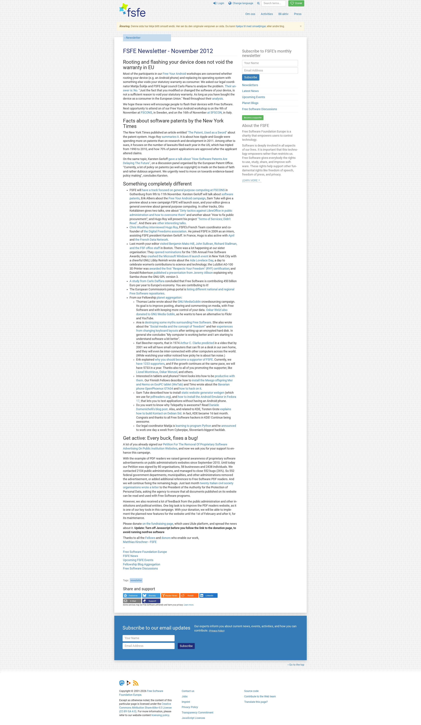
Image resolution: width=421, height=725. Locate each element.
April (231, 235)
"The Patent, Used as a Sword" (207, 132)
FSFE (153, 542)
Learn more (188, 605)
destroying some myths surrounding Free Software (178, 322)
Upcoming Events (253, 97)
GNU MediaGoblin (189, 301)
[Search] (258, 3)
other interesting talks (171, 223)
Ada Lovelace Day (201, 260)
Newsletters (250, 85)
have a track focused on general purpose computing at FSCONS (183, 190)
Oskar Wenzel (168, 372)
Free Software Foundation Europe (145, 552)
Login (220, 3)
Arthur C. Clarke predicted (197, 343)
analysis (217, 98)
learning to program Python (194, 425)
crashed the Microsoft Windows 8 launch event (177, 256)
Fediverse (133, 595)
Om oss (250, 14)
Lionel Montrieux (147, 372)
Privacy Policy (190, 707)
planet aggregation (169, 297)
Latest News (250, 91)
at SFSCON (214, 112)
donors (166, 538)
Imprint (186, 701)
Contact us (188, 691)
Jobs (184, 696)
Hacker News (171, 595)
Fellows (150, 538)
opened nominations (167, 252)
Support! (152, 601)
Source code (251, 691)
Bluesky (152, 595)
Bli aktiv (283, 14)
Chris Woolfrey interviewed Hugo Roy (154, 227)
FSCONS (146, 112)
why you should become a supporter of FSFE (184, 359)
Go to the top (296, 664)
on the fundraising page (157, 523)
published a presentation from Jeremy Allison (183, 272)
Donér (298, 3)
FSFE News (130, 556)
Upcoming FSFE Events (138, 560)
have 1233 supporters (150, 363)
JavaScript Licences (193, 718)
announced (228, 425)
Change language (242, 3)
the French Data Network (151, 239)
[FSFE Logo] (132, 10)
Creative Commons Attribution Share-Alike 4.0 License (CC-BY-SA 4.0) (145, 707)
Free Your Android (174, 73)
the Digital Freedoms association (165, 231)
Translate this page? (256, 701)
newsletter (136, 580)
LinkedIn (209, 595)
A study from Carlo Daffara (147, 281)
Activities (267, 14)
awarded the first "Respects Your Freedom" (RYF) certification (189, 268)
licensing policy (160, 715)
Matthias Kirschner (135, 542)
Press (297, 14)
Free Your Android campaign (187, 198)
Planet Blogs (250, 103)
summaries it (170, 136)
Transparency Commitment (197, 712)
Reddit (190, 595)
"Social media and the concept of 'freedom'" (177, 326)
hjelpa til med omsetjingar (251, 26)
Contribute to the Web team (260, 696)
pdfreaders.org (160, 396)
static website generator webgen (202, 392)
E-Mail (133, 601)
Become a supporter (253, 118)
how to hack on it (190, 388)
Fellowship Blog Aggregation (141, 564)
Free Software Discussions (140, 568)
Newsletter (133, 37)
